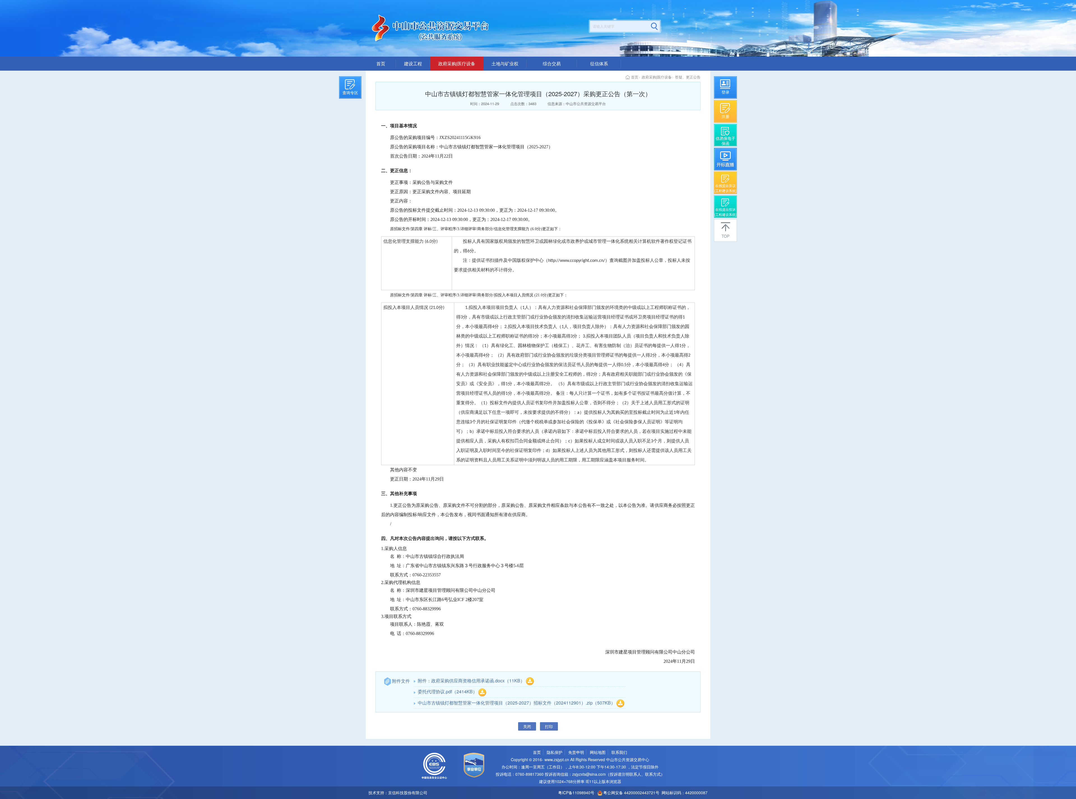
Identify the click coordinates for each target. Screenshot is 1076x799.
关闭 (527, 726)
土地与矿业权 (504, 63)
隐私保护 (554, 752)
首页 (380, 63)
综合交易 (552, 63)
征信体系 (599, 63)
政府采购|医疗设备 (456, 63)
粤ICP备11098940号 (576, 792)
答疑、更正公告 (688, 77)
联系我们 (619, 752)
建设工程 (413, 63)
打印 (549, 726)
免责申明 (576, 752)
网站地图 (598, 752)
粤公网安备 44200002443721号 (630, 792)
